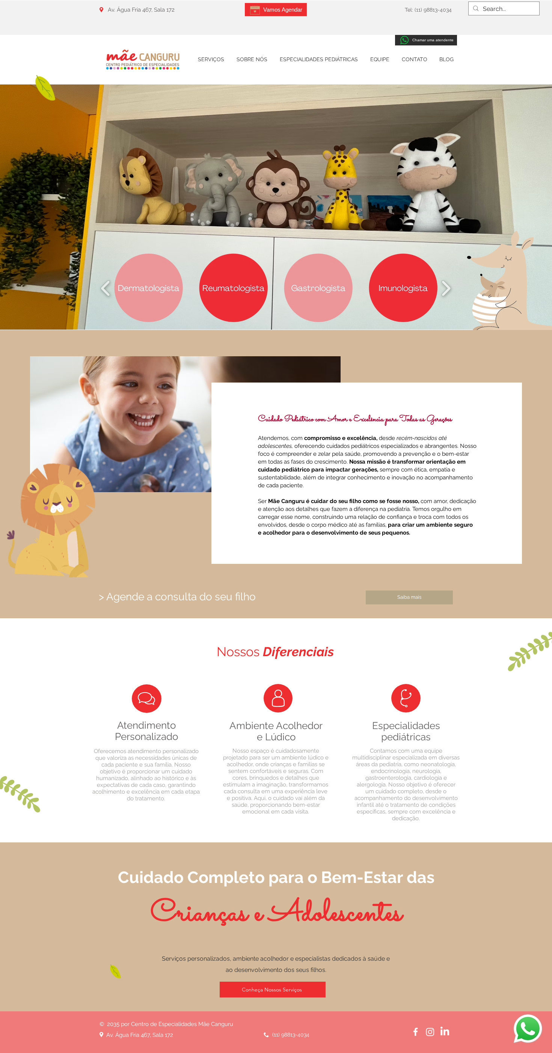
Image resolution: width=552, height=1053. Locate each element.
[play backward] (105, 288)
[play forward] (445, 288)
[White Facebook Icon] (415, 1031)
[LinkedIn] (444, 1031)
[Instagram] (430, 1031)
